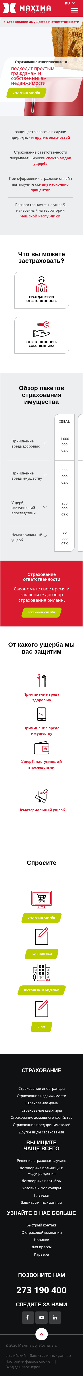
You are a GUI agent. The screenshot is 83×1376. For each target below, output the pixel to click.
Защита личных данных (41, 1202)
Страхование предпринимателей (41, 1124)
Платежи (41, 1195)
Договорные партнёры (42, 1180)
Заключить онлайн (41, 917)
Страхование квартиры (41, 1110)
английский (16, 1355)
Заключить (26, 92)
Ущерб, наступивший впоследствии (24, 507)
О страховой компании (41, 1232)
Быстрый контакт (41, 1225)
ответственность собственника (41, 344)
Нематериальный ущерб (27, 537)
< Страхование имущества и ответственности (41, 22)
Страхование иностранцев (41, 1088)
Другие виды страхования (41, 1132)
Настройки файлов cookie (28, 1361)
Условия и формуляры (41, 1188)
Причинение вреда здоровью (26, 444)
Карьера (41, 1254)
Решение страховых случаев (41, 1160)
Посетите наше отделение (41, 990)
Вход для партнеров (23, 1366)
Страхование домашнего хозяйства (41, 1117)
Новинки (41, 1239)
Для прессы (42, 1246)
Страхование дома (41, 1102)
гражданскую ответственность (41, 299)
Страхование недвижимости (41, 1095)
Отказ (41, 1026)
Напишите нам (41, 954)
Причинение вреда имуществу (27, 476)
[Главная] (27, 7)
